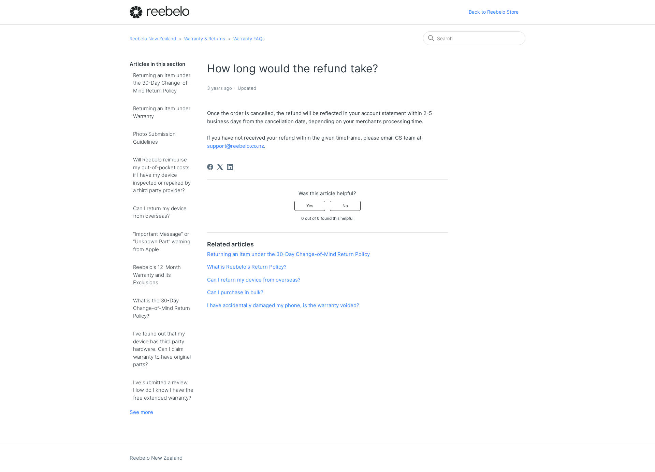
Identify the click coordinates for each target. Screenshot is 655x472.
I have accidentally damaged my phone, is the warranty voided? (283, 305)
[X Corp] (220, 167)
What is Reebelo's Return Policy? (247, 266)
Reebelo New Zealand (153, 38)
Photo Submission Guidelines (154, 138)
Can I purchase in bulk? (235, 292)
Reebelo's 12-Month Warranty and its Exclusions (157, 275)
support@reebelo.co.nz (235, 146)
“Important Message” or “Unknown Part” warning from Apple (161, 242)
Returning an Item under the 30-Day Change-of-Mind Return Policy (161, 83)
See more (141, 412)
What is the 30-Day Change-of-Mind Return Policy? (161, 308)
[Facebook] (210, 167)
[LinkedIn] (230, 167)
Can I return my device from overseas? (160, 212)
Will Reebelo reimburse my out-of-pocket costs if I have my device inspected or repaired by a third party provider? (162, 175)
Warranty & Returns (204, 38)
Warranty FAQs (249, 38)
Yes (309, 205)
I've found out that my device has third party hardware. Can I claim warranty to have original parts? (162, 349)
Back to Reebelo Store (494, 12)
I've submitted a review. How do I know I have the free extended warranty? (163, 390)
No (345, 205)
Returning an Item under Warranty (161, 112)
